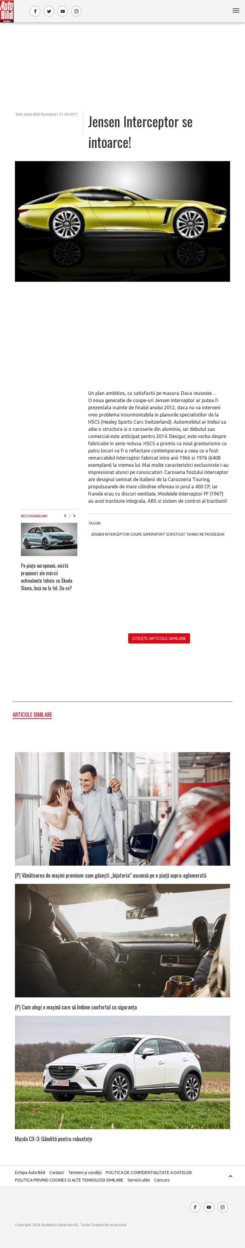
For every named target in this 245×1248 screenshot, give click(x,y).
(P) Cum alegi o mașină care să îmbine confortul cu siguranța (76, 1007)
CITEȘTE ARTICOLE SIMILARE (159, 638)
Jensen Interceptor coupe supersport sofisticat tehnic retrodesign (157, 534)
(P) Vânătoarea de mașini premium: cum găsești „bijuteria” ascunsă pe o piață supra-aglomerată (110, 875)
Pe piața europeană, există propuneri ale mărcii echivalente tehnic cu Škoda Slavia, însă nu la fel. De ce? (46, 577)
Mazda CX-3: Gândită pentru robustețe (53, 1139)
